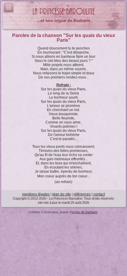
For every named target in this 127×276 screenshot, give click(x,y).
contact (99, 194)
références (82, 194)
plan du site (61, 194)
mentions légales (36, 194)
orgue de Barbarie (84, 212)
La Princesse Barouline (63, 12)
